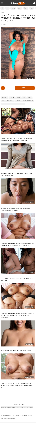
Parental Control (27, 416)
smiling (21, 104)
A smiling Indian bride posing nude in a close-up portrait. (16, 350)
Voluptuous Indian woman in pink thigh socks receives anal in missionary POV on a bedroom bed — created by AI (17, 244)
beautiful (4, 98)
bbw (31, 8)
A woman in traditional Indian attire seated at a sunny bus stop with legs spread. (16, 174)
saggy (15, 104)
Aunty (13, 8)
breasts (12, 98)
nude (3, 104)
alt (2, 8)
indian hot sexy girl (7, 101)
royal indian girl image (26, 407)
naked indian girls (28, 101)
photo (9, 104)
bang (25, 8)
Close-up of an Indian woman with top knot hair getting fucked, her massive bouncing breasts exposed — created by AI (17, 385)
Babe (19, 8)
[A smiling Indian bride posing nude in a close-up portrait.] (18, 333)
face (24, 98)
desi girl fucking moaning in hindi (10, 407)
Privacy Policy (17, 416)
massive (18, 101)
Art (7, 8)
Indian (17, 3)
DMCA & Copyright (6, 416)
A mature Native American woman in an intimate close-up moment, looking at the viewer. (16, 209)
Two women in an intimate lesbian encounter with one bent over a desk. (17, 279)
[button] (2, 3)
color (18, 98)
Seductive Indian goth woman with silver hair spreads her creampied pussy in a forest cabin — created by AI (16, 139)
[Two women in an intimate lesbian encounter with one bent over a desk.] (18, 261)
